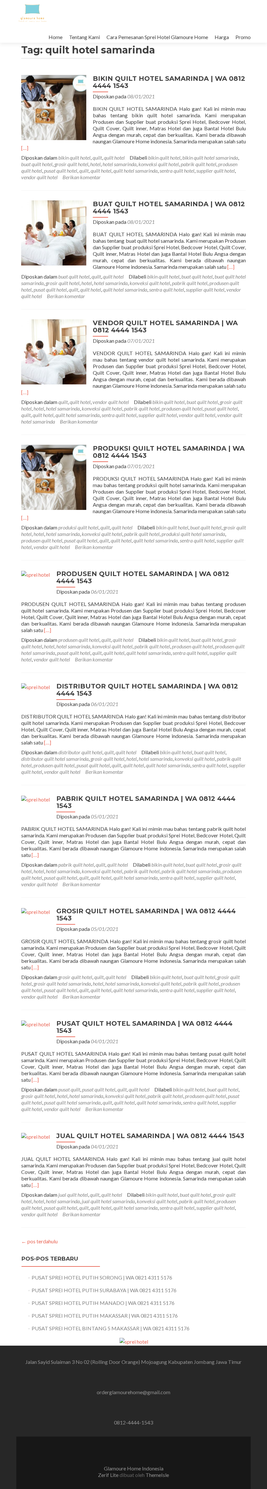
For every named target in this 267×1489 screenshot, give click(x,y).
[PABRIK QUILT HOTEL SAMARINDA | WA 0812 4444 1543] (35, 799)
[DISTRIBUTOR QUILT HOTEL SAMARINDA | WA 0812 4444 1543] (35, 686)
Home (56, 37)
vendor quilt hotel (39, 177)
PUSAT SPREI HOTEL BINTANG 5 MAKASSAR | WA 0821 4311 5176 (111, 1328)
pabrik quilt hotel (198, 164)
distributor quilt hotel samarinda (55, 759)
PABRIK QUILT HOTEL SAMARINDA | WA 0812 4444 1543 (145, 802)
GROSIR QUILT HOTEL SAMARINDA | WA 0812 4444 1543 (146, 914)
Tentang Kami (84, 37)
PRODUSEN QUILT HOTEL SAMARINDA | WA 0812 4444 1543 (142, 577)
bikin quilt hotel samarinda (210, 157)
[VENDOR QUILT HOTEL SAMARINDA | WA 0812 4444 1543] (53, 351)
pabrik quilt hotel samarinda (191, 871)
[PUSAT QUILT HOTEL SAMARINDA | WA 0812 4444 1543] (35, 1023)
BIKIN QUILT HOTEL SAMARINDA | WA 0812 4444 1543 (169, 82)
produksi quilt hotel (78, 527)
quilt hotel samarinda (135, 170)
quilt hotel (114, 157)
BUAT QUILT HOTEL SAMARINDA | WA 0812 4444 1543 (169, 207)
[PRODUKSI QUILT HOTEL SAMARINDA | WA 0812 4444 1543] (53, 476)
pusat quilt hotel (60, 170)
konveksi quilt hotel (158, 164)
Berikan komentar (82, 177)
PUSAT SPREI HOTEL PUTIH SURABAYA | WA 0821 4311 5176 (104, 1290)
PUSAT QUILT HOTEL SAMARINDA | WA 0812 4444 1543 (144, 1026)
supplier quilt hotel (215, 170)
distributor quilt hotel (80, 752)
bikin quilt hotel (74, 157)
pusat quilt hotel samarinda (72, 1102)
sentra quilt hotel (177, 170)
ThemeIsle (157, 1475)
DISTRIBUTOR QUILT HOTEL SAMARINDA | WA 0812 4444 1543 (147, 689)
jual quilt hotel (73, 1195)
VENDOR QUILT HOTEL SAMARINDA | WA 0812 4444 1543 (165, 326)
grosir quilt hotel (71, 164)
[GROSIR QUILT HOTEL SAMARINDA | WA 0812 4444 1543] (35, 911)
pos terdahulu (39, 1241)
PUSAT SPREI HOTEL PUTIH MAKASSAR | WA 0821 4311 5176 (105, 1315)
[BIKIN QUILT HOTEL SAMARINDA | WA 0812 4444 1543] (53, 107)
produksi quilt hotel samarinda (193, 534)
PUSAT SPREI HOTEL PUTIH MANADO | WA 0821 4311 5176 (103, 1303)
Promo (243, 37)
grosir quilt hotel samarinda (62, 983)
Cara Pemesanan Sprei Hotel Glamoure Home (157, 37)
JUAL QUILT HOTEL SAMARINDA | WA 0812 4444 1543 (150, 1136)
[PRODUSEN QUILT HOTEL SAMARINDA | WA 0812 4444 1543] (35, 574)
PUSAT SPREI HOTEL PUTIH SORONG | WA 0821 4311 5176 (102, 1277)
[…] (24, 148)
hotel (95, 164)
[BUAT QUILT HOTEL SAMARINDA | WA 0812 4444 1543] (53, 232)
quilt (97, 157)
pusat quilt (69, 1089)
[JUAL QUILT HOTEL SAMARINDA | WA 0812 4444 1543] (35, 1136)
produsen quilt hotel (182, 408)
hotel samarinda (119, 164)
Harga (222, 37)
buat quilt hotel (36, 164)
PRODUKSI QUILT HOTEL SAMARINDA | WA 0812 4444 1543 (169, 451)
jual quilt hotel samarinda (108, 1201)
